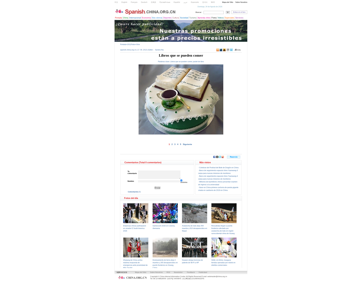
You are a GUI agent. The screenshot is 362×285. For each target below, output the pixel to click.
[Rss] (217, 51)
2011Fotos (131, 44)
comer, (190, 62)
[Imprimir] (224, 51)
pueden (184, 62)
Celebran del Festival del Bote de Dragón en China (219, 168)
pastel (195, 62)
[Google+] (217, 157)
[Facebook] (214, 157)
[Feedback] (221, 51)
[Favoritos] (228, 51)
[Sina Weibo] (223, 157)
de (199, 62)
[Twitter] (220, 157)
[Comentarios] (231, 51)
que (176, 62)
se (180, 62)
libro (202, 62)
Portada (123, 44)
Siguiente (187, 144)
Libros (172, 62)
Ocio (138, 44)
